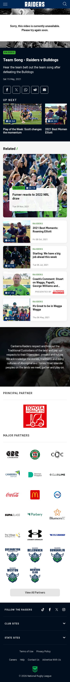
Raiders (9, 52)
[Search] (65, 4)
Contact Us (33, 659)
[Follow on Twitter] (56, 609)
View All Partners (35, 592)
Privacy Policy (43, 651)
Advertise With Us (51, 659)
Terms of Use (26, 651)
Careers (13, 659)
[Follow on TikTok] (42, 609)
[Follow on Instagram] (63, 609)
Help (22, 659)
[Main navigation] (5, 4)
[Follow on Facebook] (49, 609)
